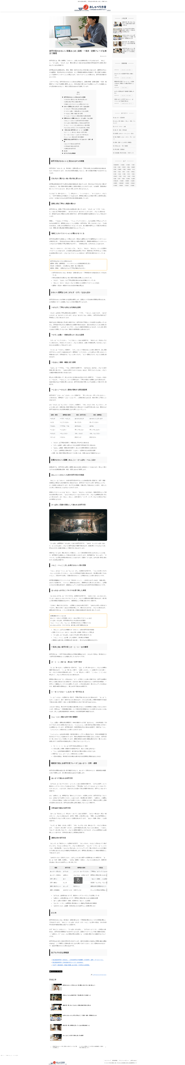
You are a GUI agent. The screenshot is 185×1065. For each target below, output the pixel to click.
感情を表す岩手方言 (70, 148)
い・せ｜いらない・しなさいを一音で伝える (76, 134)
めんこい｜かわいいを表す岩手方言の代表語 (76, 120)
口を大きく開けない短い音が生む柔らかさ (76, 99)
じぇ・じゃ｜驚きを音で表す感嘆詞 (74, 137)
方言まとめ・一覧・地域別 (56, 971)
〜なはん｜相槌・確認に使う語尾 (74, 113)
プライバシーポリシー (124, 1060)
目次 (78, 92)
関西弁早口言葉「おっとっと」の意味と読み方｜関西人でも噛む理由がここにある (124, 83)
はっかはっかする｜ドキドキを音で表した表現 (77, 127)
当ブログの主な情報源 (69, 153)
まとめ (65, 151)
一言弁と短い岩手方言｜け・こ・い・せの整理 (76, 130)
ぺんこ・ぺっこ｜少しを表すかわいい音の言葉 (77, 125)
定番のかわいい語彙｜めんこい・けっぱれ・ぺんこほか (78, 118)
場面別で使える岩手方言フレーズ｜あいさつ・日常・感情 (78, 140)
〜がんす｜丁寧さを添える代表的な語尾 (75, 109)
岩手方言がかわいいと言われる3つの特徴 (74, 97)
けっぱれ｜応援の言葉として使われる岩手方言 (77, 123)
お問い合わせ (133, 1060)
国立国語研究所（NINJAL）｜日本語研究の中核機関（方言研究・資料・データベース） (78, 960)
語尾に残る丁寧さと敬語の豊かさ (74, 101)
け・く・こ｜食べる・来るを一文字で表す (76, 132)
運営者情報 (114, 1060)
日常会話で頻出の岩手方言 (72, 146)
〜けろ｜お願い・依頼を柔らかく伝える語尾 (76, 111)
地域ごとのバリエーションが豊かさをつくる (76, 104)
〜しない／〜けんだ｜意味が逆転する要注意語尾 (78, 116)
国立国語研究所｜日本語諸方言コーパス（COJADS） (68, 962)
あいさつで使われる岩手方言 (72, 143)
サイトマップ (108, 1060)
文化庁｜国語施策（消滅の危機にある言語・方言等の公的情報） (71, 965)
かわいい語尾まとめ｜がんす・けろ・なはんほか (76, 106)
